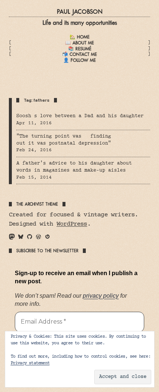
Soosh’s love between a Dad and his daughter (79, 116)
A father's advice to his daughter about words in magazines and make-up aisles (74, 167)
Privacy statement (30, 363)
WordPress (72, 224)
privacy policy (101, 296)
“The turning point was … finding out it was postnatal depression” (63, 140)
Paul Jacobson (79, 12)
